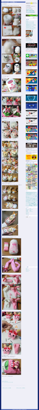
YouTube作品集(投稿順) (31, 12)
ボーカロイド (27, 212)
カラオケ (31, 197)
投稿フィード (27, 269)
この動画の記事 (28, 76)
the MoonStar (27, 209)
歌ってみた (27, 205)
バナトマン (33, 200)
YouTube (29, 194)
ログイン (27, 268)
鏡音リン (32, 205)
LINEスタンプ (31, 209)
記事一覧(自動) (29, 10)
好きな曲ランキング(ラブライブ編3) (30, 21)
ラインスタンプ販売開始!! (29, 66)
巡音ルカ (36, 204)
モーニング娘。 (32, 202)
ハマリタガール (33, 199)
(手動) (33, 10)
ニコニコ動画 (32, 198)
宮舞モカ (30, 204)
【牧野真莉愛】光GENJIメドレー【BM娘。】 (31, 27)
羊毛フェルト (6, 381)
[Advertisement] (32, 229)
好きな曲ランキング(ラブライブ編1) (30, 23)
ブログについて (29, 9)
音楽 (28, 6)
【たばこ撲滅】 (31, 150)
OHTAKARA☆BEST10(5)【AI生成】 (30, 26)
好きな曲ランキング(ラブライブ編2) (30, 22)
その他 (30, 208)
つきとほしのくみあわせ (28, 39)
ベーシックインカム (32, 201)
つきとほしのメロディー (29, 40)
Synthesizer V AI (32, 192)
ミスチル (27, 202)
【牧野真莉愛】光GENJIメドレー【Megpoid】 (31, 25)
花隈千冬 (29, 205)
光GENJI (30, 203)
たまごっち (29, 195)
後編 (9, 376)
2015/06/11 (3, 381)
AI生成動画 (27, 192)
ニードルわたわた (6, 5)
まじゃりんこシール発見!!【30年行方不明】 (31, 28)
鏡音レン (35, 205)
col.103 (11, 237)
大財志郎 (27, 211)
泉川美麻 (27, 210)
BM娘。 (31, 210)
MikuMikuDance (34, 192)
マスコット (36, 201)
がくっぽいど (33, 194)
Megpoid (30, 192)
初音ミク (34, 203)
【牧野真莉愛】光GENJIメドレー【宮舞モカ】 (31, 24)
